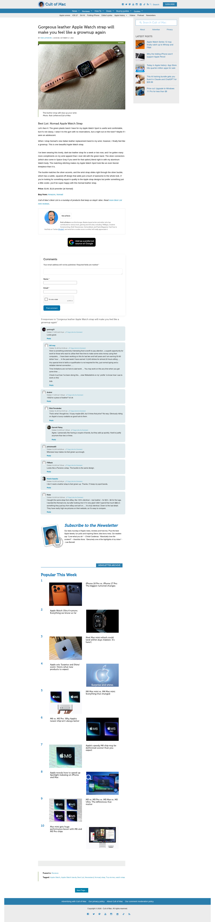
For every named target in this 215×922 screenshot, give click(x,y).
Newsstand (89, 877)
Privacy (170, 29)
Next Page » (82, 890)
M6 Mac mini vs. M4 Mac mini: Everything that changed (101, 692)
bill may (52, 345)
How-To (98, 10)
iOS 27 (75, 15)
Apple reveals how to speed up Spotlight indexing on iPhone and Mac (65, 775)
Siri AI (82, 15)
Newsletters (151, 15)
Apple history (119, 15)
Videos (132, 15)
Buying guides (122, 10)
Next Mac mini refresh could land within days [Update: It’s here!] (100, 640)
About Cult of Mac (115, 901)
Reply (49, 338)
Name (46, 279)
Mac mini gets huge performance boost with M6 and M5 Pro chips (66, 829)
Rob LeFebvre (46, 38)
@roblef (61, 229)
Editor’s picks (107, 15)
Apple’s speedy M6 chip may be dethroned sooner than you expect (101, 748)
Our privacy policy (97, 901)
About (142, 29)
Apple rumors (64, 15)
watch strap (120, 877)
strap (103, 877)
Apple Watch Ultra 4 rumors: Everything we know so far (64, 612)
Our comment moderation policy (139, 901)
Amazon (51, 194)
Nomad (60, 194)
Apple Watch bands (69, 877)
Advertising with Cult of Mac (73, 901)
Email (46, 288)
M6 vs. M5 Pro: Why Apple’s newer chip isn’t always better (64, 720)
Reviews (121, 42)
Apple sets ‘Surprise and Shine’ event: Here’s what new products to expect (65, 667)
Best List (80, 877)
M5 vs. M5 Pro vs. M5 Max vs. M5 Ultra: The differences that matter (102, 802)
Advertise (156, 29)
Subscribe (170, 4)
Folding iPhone (93, 15)
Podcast (140, 15)
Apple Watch (55, 877)
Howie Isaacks (52, 478)
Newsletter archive (109, 565)
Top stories (110, 877)
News (74, 10)
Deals (108, 10)
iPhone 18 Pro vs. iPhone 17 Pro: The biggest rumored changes (102, 585)
